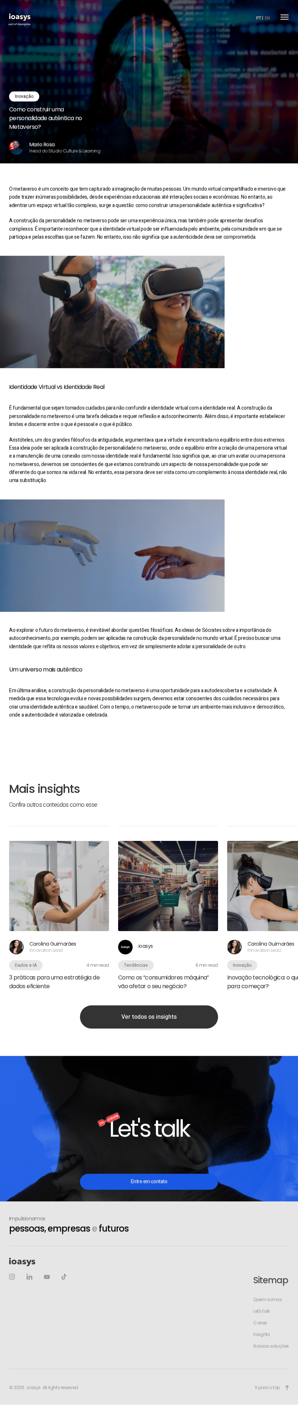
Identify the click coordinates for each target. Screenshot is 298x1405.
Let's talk (261, 1311)
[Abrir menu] (284, 17)
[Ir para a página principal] (20, 17)
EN (267, 18)
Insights (261, 1335)
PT (258, 18)
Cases (260, 1323)
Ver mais (59, 908)
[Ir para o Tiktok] (64, 1277)
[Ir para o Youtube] (47, 1277)
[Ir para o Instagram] (12, 1277)
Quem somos (267, 1300)
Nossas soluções (271, 1346)
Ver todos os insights (149, 1017)
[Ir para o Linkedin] (29, 1277)
